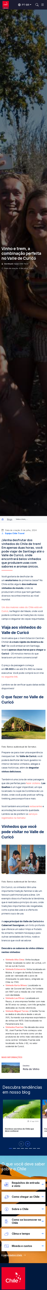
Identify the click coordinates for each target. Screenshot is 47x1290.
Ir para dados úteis (12, 1255)
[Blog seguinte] (27, 1143)
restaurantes (35, 806)
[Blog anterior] (21, 1143)
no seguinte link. (10, 676)
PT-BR (25, 4)
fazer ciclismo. (33, 783)
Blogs (9, 519)
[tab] (10, 1148)
